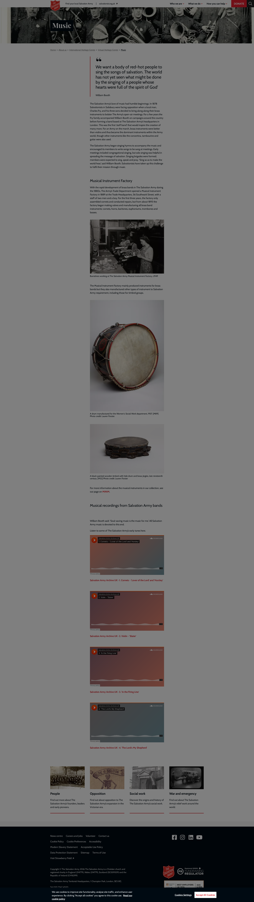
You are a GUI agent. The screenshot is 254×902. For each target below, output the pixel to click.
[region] (127, 895)
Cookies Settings (183, 895)
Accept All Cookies (205, 895)
